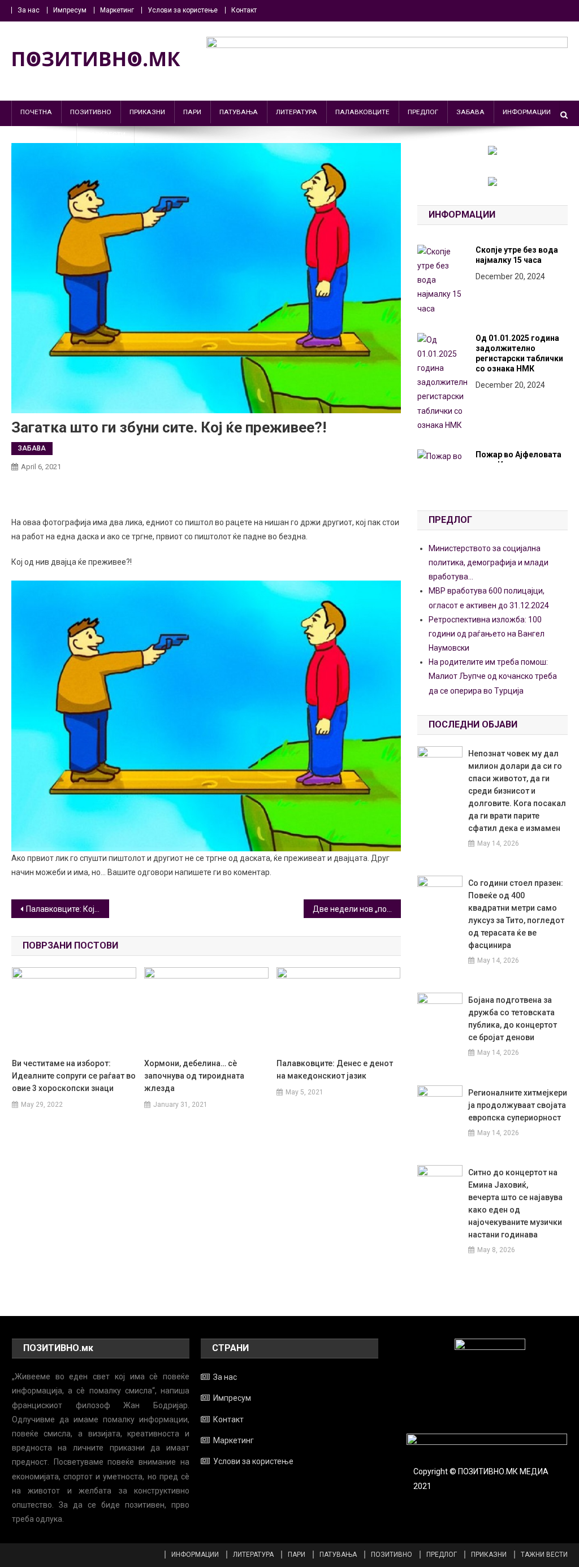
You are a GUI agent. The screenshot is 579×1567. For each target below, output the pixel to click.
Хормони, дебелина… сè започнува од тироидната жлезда (194, 1076)
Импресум (70, 10)
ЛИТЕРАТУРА (296, 112)
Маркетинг (117, 10)
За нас (29, 10)
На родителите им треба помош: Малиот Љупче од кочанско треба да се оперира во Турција (493, 676)
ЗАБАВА (470, 112)
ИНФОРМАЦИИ (527, 112)
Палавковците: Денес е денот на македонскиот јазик (334, 1069)
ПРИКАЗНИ (147, 112)
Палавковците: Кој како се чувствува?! (67, 909)
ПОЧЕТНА (36, 112)
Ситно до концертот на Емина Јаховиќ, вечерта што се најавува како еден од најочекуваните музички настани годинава (515, 1203)
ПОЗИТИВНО (90, 112)
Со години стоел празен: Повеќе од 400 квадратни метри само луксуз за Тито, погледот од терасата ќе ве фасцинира (516, 914)
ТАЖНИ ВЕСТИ (44, 134)
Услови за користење (183, 10)
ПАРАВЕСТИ (106, 134)
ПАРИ (192, 112)
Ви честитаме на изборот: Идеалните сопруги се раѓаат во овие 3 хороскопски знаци (74, 1076)
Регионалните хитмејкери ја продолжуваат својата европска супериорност (517, 1105)
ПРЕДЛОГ (423, 112)
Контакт (244, 10)
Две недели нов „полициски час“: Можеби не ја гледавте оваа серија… (357, 909)
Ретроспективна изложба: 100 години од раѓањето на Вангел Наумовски (487, 633)
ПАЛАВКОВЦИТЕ (362, 112)
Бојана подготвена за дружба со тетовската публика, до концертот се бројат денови (512, 1018)
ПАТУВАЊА (238, 112)
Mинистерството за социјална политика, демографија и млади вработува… (488, 562)
